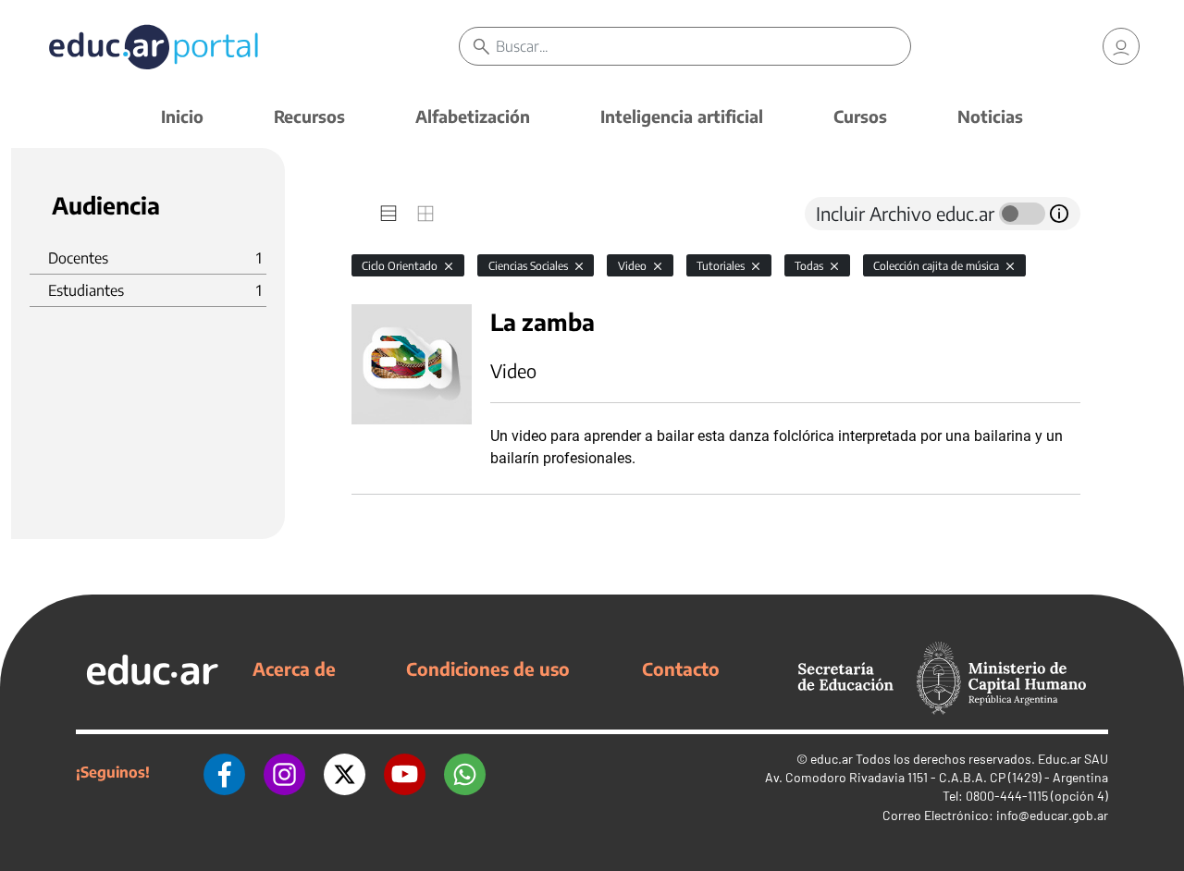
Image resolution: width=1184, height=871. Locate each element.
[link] (1121, 46)
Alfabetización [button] (472, 116)
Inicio (182, 116)
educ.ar (831, 759)
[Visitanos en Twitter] (344, 772)
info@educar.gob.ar (1052, 815)
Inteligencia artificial (681, 116)
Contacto (681, 668)
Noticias (990, 116)
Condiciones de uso (488, 668)
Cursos (860, 116)
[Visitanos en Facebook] (224, 772)
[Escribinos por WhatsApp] (465, 772)
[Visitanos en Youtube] (405, 772)
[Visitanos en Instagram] (284, 772)
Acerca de (294, 668)
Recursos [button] (309, 116)
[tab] (388, 213)
